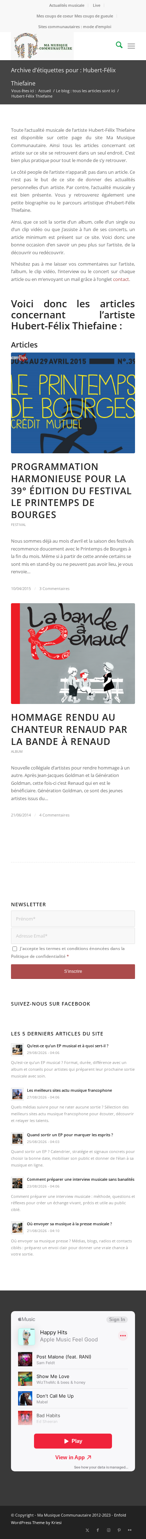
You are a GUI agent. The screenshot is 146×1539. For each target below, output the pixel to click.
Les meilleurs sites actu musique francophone (69, 1090)
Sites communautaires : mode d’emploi (74, 26)
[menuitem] (67, 5)
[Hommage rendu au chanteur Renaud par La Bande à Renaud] (73, 653)
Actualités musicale (66, 5)
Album (17, 751)
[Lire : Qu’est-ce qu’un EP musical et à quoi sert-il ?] (17, 1049)
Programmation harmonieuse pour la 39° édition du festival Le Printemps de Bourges (71, 490)
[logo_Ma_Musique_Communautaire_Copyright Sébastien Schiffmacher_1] (60, 46)
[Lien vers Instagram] (108, 1530)
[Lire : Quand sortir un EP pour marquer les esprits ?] (17, 1138)
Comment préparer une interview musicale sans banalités (80, 1179)
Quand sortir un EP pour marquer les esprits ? (70, 1134)
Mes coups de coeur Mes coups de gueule (74, 16)
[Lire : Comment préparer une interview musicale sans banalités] (17, 1183)
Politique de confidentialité (38, 956)
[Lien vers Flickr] (129, 1530)
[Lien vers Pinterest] (119, 1530)
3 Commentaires (54, 588)
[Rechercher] (116, 46)
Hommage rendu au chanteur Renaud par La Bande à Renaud (69, 729)
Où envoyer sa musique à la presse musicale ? (69, 1223)
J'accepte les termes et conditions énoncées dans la (68, 952)
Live (96, 5)
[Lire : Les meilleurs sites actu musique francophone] (17, 1094)
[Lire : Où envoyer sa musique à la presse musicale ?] (17, 1227)
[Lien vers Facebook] (97, 1530)
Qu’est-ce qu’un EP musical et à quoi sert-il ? (67, 1045)
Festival (18, 524)
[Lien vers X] (87, 1530)
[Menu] (131, 45)
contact (121, 279)
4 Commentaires (54, 815)
